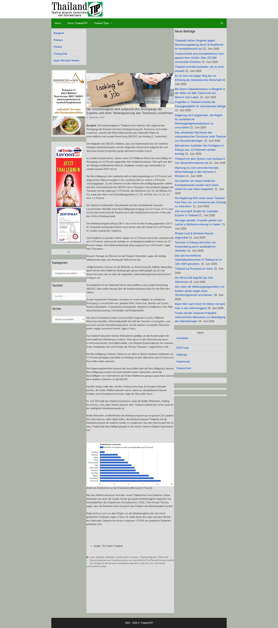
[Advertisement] (130, 50)
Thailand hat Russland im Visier (194, 268)
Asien (92, 557)
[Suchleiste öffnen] (222, 23)
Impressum (183, 361)
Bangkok (100, 557)
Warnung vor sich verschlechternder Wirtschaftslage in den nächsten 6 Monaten (196, 172)
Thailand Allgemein (148, 557)
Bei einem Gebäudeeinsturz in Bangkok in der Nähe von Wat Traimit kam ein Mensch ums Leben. (200, 93)
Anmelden (182, 338)
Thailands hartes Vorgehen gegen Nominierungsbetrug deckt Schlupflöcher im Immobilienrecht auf (199, 44)
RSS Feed (182, 347)
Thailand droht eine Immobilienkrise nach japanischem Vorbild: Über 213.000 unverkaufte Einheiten (199, 57)
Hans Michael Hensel (66, 60)
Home (58, 23)
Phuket (58, 46)
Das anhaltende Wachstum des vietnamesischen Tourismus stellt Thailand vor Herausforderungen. (200, 136)
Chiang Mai (60, 53)
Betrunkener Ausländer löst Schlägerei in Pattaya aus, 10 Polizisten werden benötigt (199, 149)
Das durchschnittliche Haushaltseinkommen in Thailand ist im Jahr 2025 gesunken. (198, 259)
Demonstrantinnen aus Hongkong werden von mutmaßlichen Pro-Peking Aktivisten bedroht (132, 560)
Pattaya (58, 40)
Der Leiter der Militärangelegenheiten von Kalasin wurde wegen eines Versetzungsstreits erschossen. (199, 291)
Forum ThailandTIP (77, 23)
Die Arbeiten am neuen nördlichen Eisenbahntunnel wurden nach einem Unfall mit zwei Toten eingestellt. (197, 185)
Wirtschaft (163, 557)
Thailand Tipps (101, 23)
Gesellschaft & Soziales (127, 557)
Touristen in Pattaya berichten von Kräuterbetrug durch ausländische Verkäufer (195, 246)
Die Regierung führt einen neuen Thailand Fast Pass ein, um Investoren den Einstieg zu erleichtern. (200, 202)
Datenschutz (183, 368)
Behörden (110, 557)
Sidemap (181, 354)
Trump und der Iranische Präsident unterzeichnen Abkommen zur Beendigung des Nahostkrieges (200, 317)
